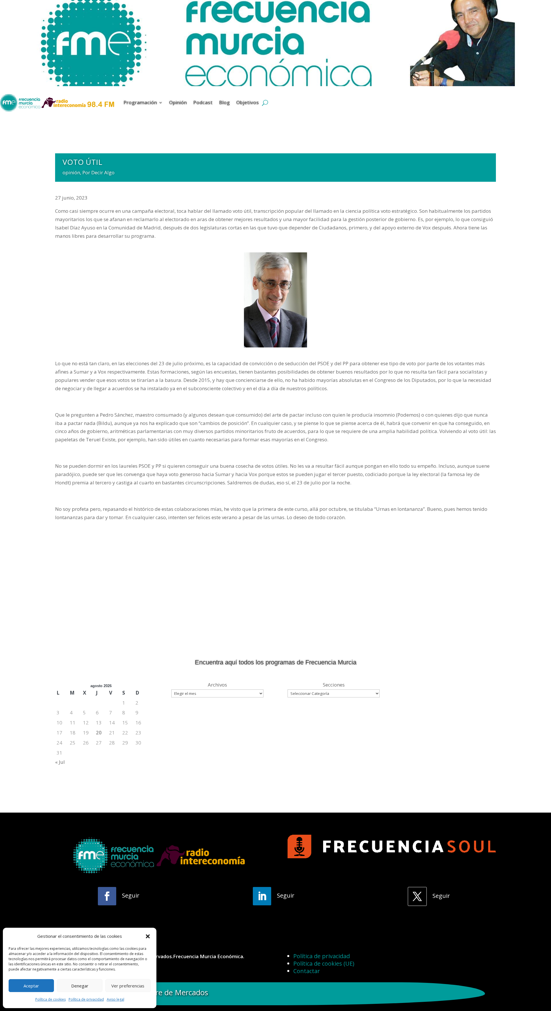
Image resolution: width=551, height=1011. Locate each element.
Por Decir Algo (98, 172)
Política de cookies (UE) (323, 963)
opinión (71, 172)
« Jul (60, 762)
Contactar (306, 971)
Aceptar (31, 986)
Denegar (79, 986)
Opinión (178, 102)
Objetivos (247, 102)
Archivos (217, 684)
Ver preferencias (127, 986)
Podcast (203, 102)
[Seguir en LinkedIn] (262, 896)
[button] (148, 936)
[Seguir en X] (417, 896)
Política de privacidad (86, 999)
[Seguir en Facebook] (107, 896)
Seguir (130, 895)
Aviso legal (115, 999)
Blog (224, 102)
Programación (140, 102)
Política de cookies (50, 999)
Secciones (334, 684)
